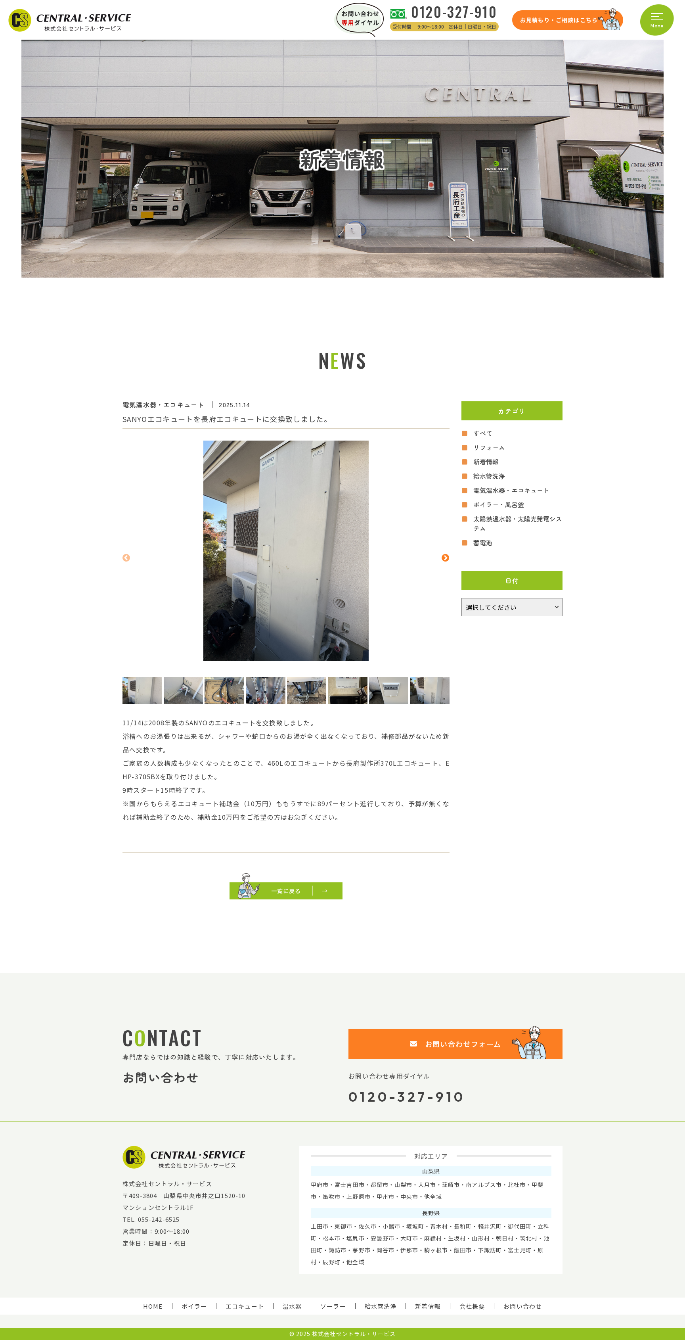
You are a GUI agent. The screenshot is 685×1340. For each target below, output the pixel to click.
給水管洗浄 (489, 476)
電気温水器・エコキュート (511, 490)
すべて (482, 433)
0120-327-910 (454, 11)
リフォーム (489, 447)
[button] (126, 557)
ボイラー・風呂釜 (498, 504)
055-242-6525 (159, 1219)
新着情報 (486, 461)
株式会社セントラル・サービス (354, 1334)
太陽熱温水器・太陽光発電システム (517, 523)
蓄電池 (482, 542)
